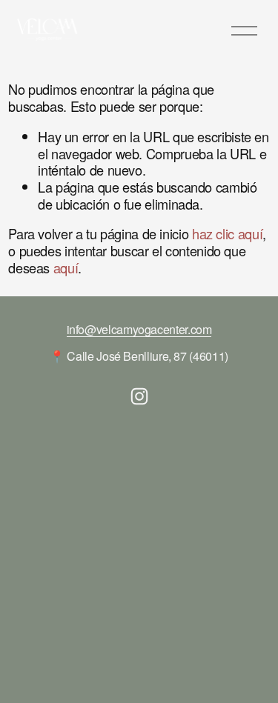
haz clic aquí (227, 233)
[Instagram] (139, 396)
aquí (66, 267)
